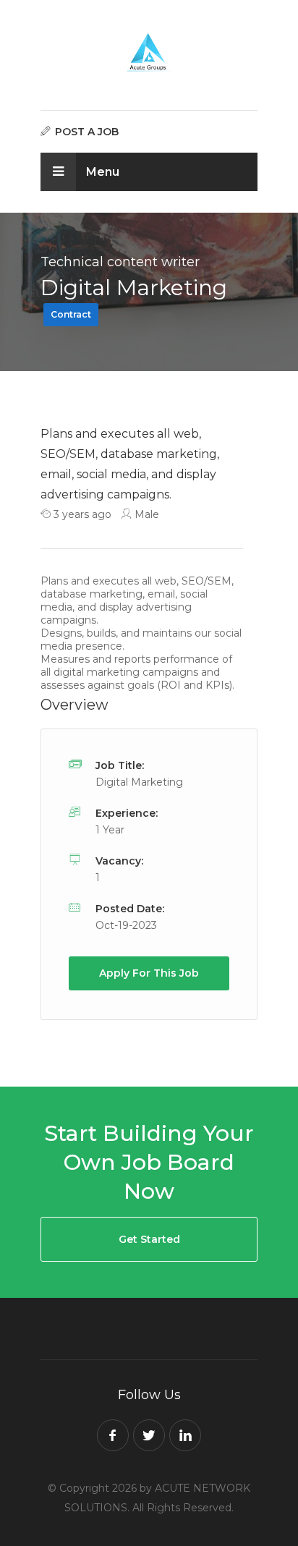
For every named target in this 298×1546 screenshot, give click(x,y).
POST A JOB (85, 131)
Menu (101, 172)
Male (145, 514)
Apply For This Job (149, 973)
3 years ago (81, 514)
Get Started (149, 1239)
